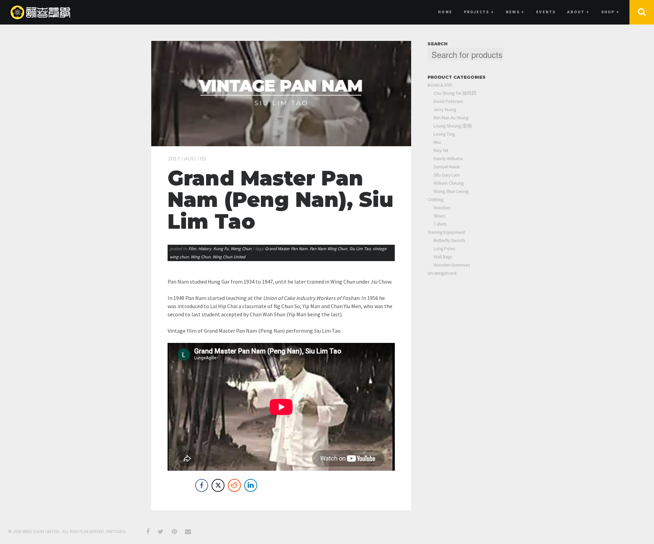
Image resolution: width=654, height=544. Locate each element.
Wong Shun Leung (451, 191)
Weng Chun (241, 249)
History (204, 249)
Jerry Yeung (445, 109)
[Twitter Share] (218, 485)
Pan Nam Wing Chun (328, 249)
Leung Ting (444, 134)
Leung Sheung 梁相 (453, 126)
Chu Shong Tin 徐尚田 (455, 93)
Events (546, 11)
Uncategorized (441, 273)
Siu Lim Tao (360, 249)
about (578, 11)
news (515, 11)
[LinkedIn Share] (250, 485)
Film (192, 249)
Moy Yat (441, 150)
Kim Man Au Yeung (451, 118)
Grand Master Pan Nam (286, 249)
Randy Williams (448, 159)
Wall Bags (443, 257)
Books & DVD (439, 85)
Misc (437, 142)
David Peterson (448, 101)
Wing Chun (201, 257)
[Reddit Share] (234, 485)
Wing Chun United (229, 257)
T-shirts (440, 224)
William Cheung (449, 183)
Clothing (435, 199)
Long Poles (444, 249)
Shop (610, 11)
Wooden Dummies (452, 265)
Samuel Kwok (447, 167)
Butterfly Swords (449, 240)
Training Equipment (446, 232)
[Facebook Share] (201, 485)
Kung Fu (221, 249)
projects (479, 11)
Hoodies (442, 208)
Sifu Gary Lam (447, 175)
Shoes (440, 216)
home (445, 11)
